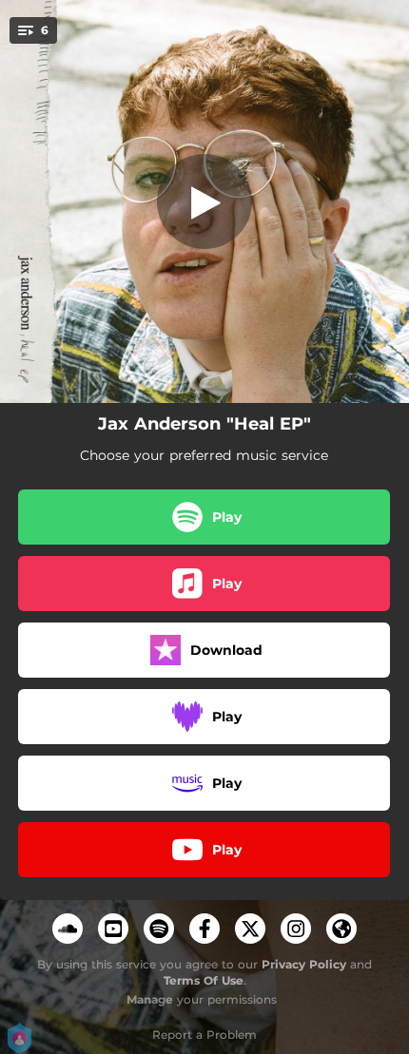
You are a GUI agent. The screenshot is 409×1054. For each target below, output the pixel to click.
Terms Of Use (203, 980)
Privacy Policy (304, 964)
